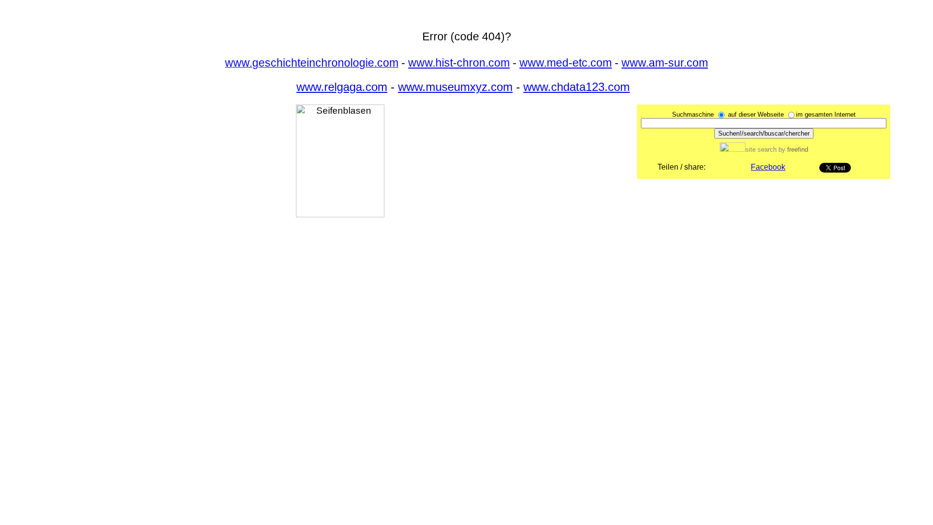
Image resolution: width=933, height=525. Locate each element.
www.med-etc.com (565, 62)
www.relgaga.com (341, 86)
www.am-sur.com (665, 62)
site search (761, 149)
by (792, 149)
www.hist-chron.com (459, 62)
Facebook (768, 167)
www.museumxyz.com (455, 86)
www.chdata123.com (576, 86)
